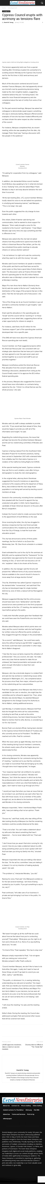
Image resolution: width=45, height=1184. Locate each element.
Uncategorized (12, 8)
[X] (9, 27)
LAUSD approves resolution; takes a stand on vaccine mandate (11, 1047)
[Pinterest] (14, 27)
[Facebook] (4, 27)
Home (4, 8)
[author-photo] (22, 1067)
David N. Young (8, 22)
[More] (23, 27)
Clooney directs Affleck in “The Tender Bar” (34, 1046)
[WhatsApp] (19, 27)
